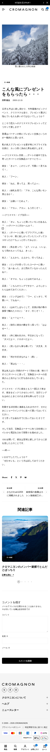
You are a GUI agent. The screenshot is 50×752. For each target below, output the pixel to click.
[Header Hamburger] (3, 9)
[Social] (4, 690)
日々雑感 (7, 82)
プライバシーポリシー (11, 727)
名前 (5, 636)
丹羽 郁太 (6, 100)
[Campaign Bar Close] (47, 2)
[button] (43, 2)
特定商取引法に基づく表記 (36, 727)
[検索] (43, 9)
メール (6, 648)
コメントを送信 (25, 661)
